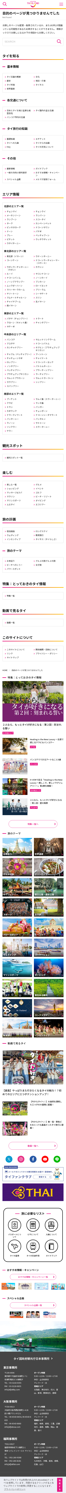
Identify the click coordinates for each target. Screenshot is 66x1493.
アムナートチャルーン (16, 297)
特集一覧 (11, 595)
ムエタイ (11, 504)
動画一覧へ (33, 1145)
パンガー (40, 406)
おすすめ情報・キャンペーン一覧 (33, 1276)
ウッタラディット (43, 239)
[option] (8, 1286)
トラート (40, 318)
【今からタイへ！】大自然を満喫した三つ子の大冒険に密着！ (46, 1103)
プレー (10, 235)
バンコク (11, 339)
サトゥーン (40, 422)
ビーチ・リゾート (44, 496)
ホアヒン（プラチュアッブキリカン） (48, 349)
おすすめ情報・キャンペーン (48, 174)
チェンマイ (12, 211)
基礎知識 (11, 138)
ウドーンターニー (43, 256)
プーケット (12, 399)
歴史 (9, 80)
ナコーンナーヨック (44, 362)
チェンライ (41, 211)
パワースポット (14, 568)
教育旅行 (40, 535)
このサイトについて (16, 649)
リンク (10, 653)
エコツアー (40, 504)
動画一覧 (11, 622)
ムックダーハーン (14, 285)
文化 (38, 76)
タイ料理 (11, 84)
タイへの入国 (13, 142)
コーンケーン (12, 260)
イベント (40, 488)
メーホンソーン (14, 215)
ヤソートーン (13, 293)
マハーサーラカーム (16, 289)
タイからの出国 (43, 142)
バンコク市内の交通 (16, 117)
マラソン (11, 496)
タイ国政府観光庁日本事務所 (31, 1358)
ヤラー (10, 430)
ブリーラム (41, 289)
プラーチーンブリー (44, 370)
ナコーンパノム (14, 277)
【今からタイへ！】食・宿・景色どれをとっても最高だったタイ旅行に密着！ (47, 1124)
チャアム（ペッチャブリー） (19, 354)
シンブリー (41, 382)
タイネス (40, 84)
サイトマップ (13, 657)
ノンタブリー (13, 366)
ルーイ (10, 273)
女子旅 (39, 564)
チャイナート (42, 358)
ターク (10, 223)
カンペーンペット (43, 223)
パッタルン (41, 418)
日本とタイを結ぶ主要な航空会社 (19, 112)
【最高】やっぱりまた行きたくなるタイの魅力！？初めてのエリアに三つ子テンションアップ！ (31, 1092)
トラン (10, 406)
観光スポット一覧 (15, 457)
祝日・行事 (41, 80)
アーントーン (41, 354)
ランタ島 (40, 403)
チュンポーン (41, 410)
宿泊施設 (11, 531)
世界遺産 (11, 88)
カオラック (12, 410)
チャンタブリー (43, 322)
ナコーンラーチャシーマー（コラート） (47, 261)
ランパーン (40, 215)
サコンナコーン (42, 273)
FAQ (8, 146)
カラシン (40, 266)
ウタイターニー (14, 243)
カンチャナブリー (15, 347)
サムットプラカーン (16, 378)
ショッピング (13, 488)
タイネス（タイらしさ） (47, 539)
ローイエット (42, 285)
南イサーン (12, 305)
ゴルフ (39, 492)
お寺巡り (11, 560)
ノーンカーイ (41, 277)
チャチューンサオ (15, 358)
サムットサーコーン (44, 378)
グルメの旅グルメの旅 (46, 560)
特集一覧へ (33, 824)
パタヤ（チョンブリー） (18, 318)
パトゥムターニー (44, 366)
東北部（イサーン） (16, 256)
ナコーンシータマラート (46, 414)
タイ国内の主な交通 (45, 110)
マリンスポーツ (14, 500)
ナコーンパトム (42, 343)
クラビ (10, 403)
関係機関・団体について (47, 649)
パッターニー (13, 418)
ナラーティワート (15, 414)
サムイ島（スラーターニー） (48, 399)
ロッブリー (12, 362)
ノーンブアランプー (16, 281)
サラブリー (12, 382)
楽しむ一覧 (12, 484)
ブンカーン (40, 281)
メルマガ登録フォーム (46, 179)
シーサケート (42, 293)
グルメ (39, 484)
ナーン (10, 231)
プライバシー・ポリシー (47, 653)
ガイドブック (42, 168)
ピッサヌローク (14, 227)
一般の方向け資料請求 (17, 172)
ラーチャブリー (43, 374)
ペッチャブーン (42, 235)
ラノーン (11, 422)
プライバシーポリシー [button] (14, 1489)
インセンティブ (14, 539)
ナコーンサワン (42, 227)
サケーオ (11, 326)
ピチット (11, 239)
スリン (39, 297)
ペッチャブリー (14, 370)
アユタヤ (11, 343)
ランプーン (12, 219)
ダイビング (41, 500)
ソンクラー (12, 426)
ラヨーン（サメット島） (18, 322)
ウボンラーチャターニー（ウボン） (18, 268)
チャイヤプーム (14, 301)
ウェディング (13, 535)
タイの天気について (45, 146)
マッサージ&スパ (14, 492)
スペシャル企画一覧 (33, 1305)
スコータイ (41, 219)
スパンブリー (13, 386)
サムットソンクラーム (46, 339)
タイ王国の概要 (14, 76)
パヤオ (39, 231)
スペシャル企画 (14, 179)
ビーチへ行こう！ (15, 564)
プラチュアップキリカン (18, 374)
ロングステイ (42, 531)
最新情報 (11, 168)
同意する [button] (60, 1484)
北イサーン (40, 301)
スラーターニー (43, 426)
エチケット (41, 138)
